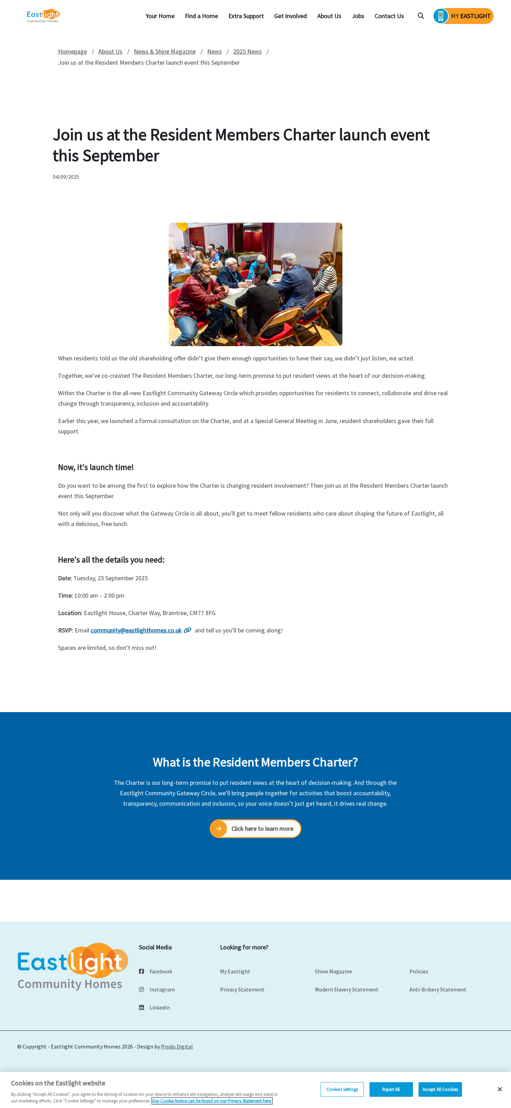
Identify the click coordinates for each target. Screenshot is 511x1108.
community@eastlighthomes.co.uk (136, 630)
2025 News (247, 51)
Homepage (72, 51)
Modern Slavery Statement (347, 989)
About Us (329, 16)
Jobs (358, 16)
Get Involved (290, 16)
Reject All (391, 1089)
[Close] (500, 1089)
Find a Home (201, 16)
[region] (255, 1090)
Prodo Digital (177, 1046)
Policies (418, 971)
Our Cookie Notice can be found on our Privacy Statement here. (212, 1101)
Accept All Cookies (440, 1089)
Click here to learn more (262, 828)
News (214, 51)
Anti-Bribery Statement (438, 989)
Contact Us (389, 16)
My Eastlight (235, 971)
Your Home (160, 16)
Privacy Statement (242, 989)
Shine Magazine (333, 971)
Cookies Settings (342, 1089)
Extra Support (246, 16)
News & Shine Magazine (165, 51)
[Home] (44, 16)
